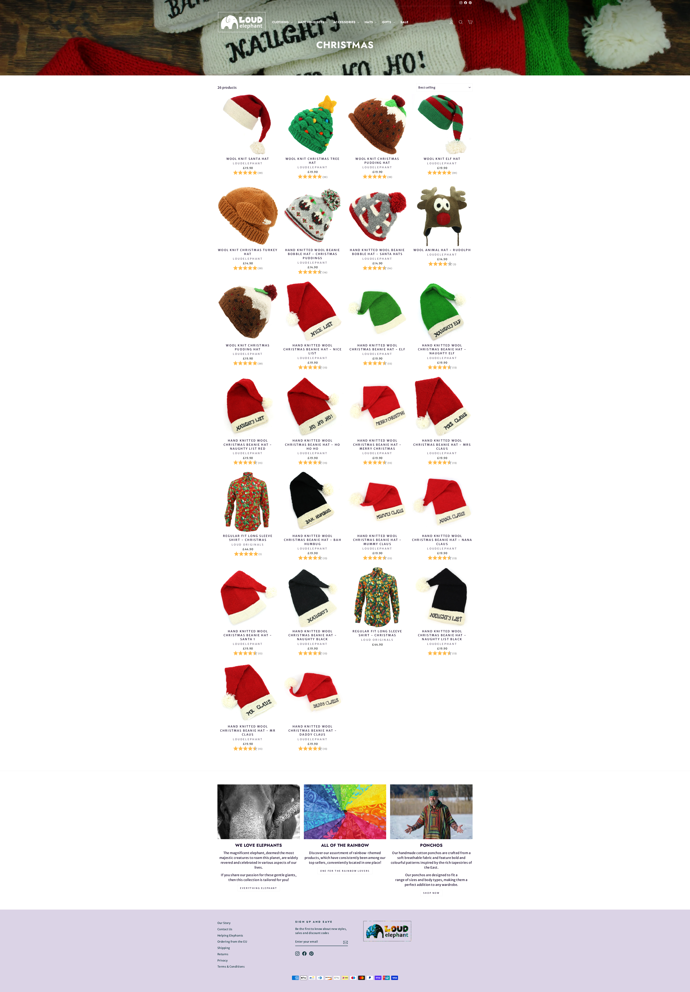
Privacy (222, 960)
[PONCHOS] (431, 811)
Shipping (223, 948)
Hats (369, 22)
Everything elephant (258, 888)
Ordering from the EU (232, 941)
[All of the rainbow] (345, 811)
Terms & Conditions (231, 966)
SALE (404, 22)
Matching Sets (311, 22)
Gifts (387, 22)
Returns (222, 954)
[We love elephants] (258, 811)
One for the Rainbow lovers (345, 871)
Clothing (281, 22)
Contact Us (224, 929)
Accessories (344, 22)
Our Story (223, 923)
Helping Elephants (230, 935)
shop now (431, 893)
